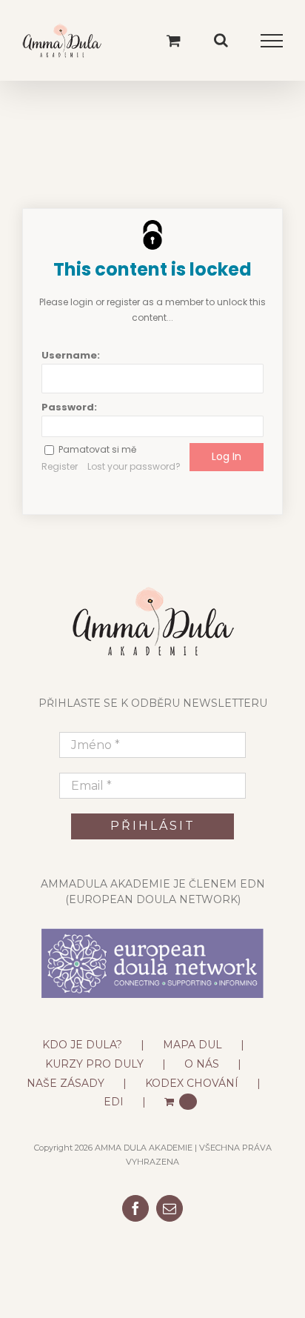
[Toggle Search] (221, 40)
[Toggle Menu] (272, 40)
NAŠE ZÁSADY (65, 1083)
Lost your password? (134, 466)
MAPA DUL (192, 1044)
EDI (114, 1101)
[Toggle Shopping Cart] (174, 40)
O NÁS (201, 1064)
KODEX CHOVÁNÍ (191, 1083)
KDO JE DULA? (82, 1044)
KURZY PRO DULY (94, 1064)
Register (59, 466)
